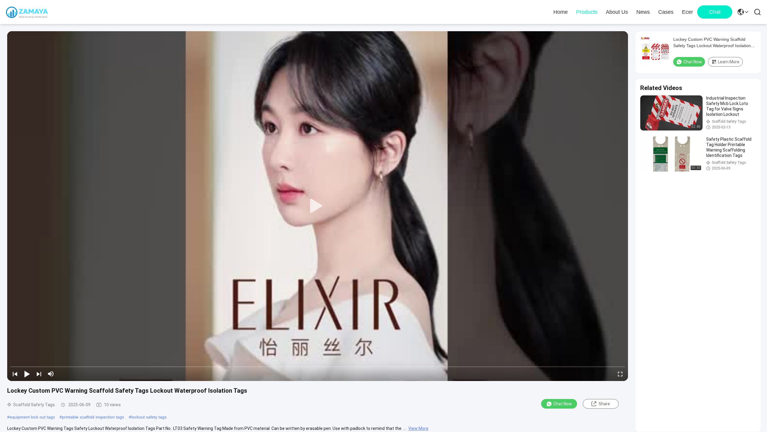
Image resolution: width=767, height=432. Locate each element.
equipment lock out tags (32, 417)
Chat (715, 12)
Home (560, 12)
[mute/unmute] (51, 373)
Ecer (687, 12)
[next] (39, 373)
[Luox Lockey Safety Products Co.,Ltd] (27, 12)
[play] (317, 206)
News (643, 12)
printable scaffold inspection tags (93, 417)
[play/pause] (27, 373)
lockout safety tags (149, 417)
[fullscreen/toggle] (620, 373)
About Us (617, 12)
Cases (666, 12)
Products (586, 12)
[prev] (15, 373)
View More (418, 428)
